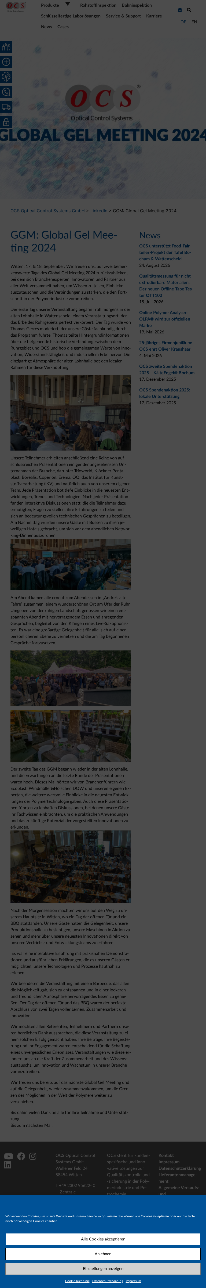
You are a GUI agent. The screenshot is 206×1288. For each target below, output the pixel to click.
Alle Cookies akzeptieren (103, 1239)
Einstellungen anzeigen (103, 1269)
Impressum (133, 1281)
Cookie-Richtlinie (77, 1281)
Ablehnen (103, 1254)
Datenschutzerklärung (107, 1281)
